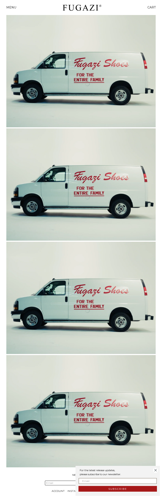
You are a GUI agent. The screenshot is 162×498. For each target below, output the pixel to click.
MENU (11, 7)
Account (58, 491)
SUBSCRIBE (117, 488)
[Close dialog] (155, 470)
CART (151, 7)
